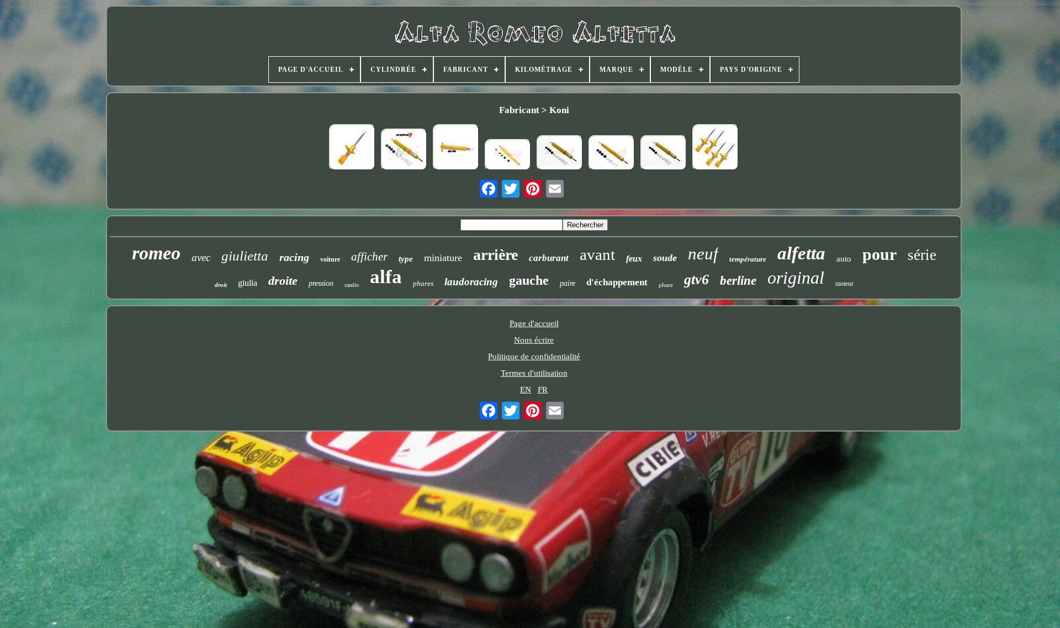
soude (665, 257)
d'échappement (617, 282)
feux (634, 258)
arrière (495, 254)
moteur (844, 284)
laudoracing (471, 282)
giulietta (244, 255)
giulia (247, 283)
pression (321, 283)
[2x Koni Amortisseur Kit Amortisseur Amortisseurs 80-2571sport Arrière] (612, 154)
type (406, 258)
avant (597, 254)
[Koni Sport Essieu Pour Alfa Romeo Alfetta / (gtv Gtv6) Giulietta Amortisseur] (663, 154)
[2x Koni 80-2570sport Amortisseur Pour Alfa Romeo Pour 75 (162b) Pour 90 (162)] (456, 148)
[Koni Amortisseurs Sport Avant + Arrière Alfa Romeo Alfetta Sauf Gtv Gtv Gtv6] (715, 148)
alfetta (801, 253)
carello (351, 285)
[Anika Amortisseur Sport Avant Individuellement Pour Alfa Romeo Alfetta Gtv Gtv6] (352, 148)
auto (843, 258)
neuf (703, 253)
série (922, 255)
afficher (369, 256)
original (795, 278)
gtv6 (696, 280)
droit (221, 284)
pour (879, 254)
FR (543, 389)
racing (294, 257)
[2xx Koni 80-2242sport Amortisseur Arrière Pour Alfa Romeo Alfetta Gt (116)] (560, 154)
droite (283, 281)
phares (423, 283)
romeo (156, 253)
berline (738, 281)
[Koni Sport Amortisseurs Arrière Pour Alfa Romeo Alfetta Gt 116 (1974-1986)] (404, 150)
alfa (386, 277)
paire (567, 283)
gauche (529, 280)
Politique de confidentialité (534, 356)
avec (201, 257)
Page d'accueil (534, 323)
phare (666, 284)
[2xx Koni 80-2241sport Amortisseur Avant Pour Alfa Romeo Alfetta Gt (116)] (508, 155)
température (747, 259)
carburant (549, 258)
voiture (330, 259)
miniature (443, 257)
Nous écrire (534, 340)
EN (525, 389)
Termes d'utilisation (534, 373)
